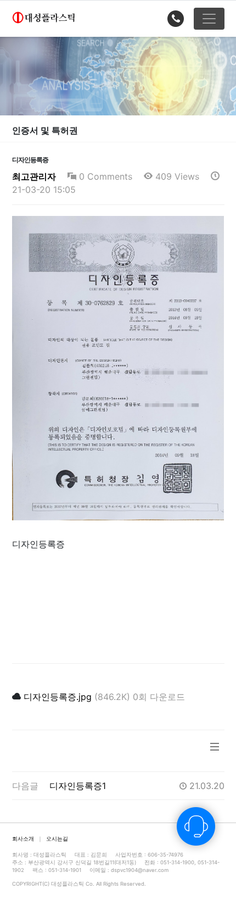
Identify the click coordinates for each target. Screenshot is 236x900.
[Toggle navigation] (209, 19)
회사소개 (23, 839)
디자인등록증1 (77, 785)
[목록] (214, 750)
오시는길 (57, 839)
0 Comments (104, 176)
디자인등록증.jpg (58, 696)
